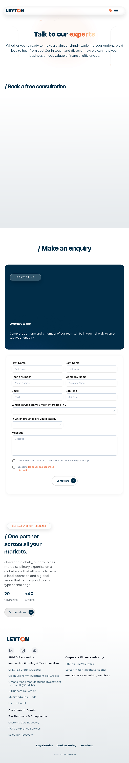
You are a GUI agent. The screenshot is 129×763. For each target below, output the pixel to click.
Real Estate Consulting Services (87, 675)
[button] (110, 10)
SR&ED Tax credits (21, 657)
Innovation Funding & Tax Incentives (34, 663)
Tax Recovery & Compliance (27, 716)
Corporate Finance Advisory (84, 657)
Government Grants (22, 710)
